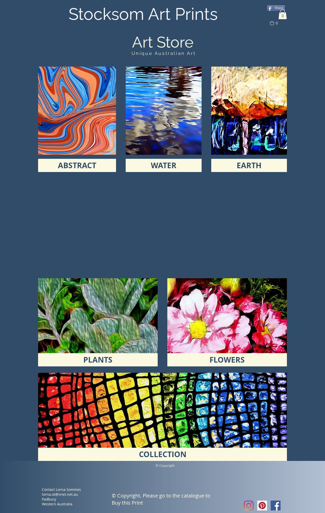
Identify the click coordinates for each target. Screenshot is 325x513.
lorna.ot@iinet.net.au (60, 494)
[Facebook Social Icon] (276, 505)
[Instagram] (249, 505)
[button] (282, 14)
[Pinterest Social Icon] (262, 505)
